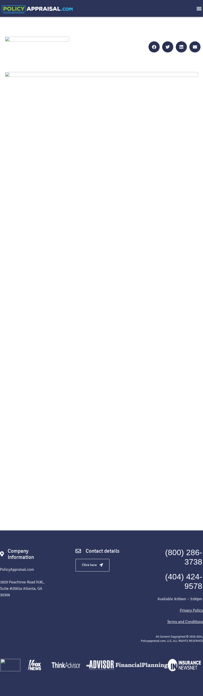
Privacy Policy (191, 610)
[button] (199, 8)
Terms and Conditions (185, 621)
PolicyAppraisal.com (17, 569)
